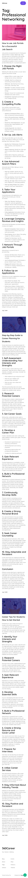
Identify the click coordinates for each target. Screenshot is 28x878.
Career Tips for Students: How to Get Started (13, 618)
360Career (4, 3)
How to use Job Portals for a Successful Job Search (12, 46)
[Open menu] (23, 3)
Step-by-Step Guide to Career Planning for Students (12, 338)
